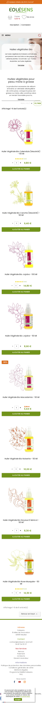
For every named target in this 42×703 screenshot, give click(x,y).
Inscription (15, 25)
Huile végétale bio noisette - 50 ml (21, 458)
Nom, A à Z (25, 103)
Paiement (21, 654)
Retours (21, 651)
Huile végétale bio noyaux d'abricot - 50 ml (21, 521)
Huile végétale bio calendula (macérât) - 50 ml (21, 152)
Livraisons (21, 656)
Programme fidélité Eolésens (21, 672)
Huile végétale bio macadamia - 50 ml (21, 397)
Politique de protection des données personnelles (21, 665)
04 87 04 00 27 (21, 644)
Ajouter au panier (21, 169)
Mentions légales (21, 670)
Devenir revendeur (21, 658)
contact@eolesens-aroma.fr (21, 642)
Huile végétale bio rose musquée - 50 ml (21, 582)
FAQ (21, 674)
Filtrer (37, 103)
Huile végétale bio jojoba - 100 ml (21, 274)
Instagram (25, 682)
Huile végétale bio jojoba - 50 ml (21, 335)
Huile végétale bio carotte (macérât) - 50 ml (21, 214)
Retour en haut (29, 614)
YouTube (19, 682)
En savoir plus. (25, 696)
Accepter (18, 699)
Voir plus (21, 65)
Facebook (14, 682)
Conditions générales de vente (21, 668)
